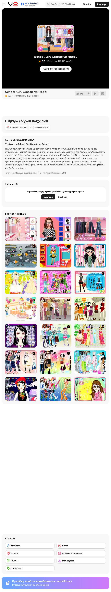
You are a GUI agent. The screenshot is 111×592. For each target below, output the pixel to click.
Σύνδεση (62, 197)
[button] (16, 168)
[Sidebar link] (4, 4)
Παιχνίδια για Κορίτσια (26, 173)
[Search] (48, 4)
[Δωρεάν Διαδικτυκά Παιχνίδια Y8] (13, 4)
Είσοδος (87, 4)
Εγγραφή (102, 4)
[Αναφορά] (95, 93)
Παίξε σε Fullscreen (55, 69)
